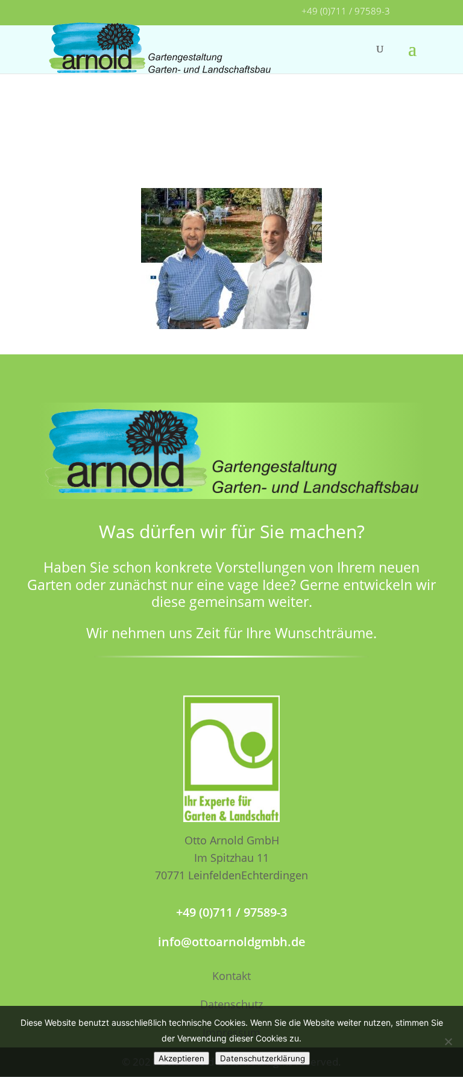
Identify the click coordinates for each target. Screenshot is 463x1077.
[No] (448, 1041)
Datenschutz (231, 1004)
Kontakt (231, 976)
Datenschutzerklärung (262, 1058)
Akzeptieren (181, 1058)
